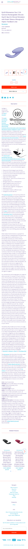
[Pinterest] (13, 98)
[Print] (7, 98)
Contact (14, 491)
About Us (14, 489)
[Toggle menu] (2, 2)
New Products (14, 487)
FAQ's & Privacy (14, 492)
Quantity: (14, 80)
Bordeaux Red (22, 351)
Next (25, 71)
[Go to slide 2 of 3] (13, 471)
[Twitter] (10, 98)
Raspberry (5, 351)
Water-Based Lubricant (14, 364)
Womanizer (6, 354)
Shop (14, 504)
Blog (14, 495)
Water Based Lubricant (13, 421)
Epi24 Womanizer (8, 194)
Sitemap (14, 497)
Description (14, 103)
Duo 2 (5, 211)
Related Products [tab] (14, 430)
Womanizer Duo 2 (8, 214)
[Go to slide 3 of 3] (15, 471)
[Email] (5, 98)
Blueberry (11, 351)
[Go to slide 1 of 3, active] (10, 471)
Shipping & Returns (14, 494)
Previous (2, 71)
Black (15, 351)
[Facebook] (2, 98)
